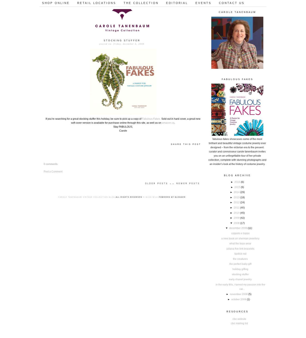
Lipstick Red (240, 253)
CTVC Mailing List (239, 323)
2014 (237, 192)
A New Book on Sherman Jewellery (240, 238)
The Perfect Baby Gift (240, 264)
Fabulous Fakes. (151, 118)
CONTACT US (232, 3)
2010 (237, 212)
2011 (237, 207)
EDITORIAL (177, 3)
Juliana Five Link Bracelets (240, 248)
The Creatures (240, 259)
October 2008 (239, 299)
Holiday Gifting (240, 269)
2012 (237, 202)
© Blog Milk (150, 197)
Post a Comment (53, 171)
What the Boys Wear (240, 243)
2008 (237, 223)
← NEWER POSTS (186, 183)
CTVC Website (239, 319)
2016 (237, 182)
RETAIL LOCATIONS (96, 3)
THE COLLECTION (141, 3)
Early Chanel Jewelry (240, 279)
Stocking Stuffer (240, 274)
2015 (237, 187)
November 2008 (239, 294)
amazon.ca (168, 122)
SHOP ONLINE (56, 3)
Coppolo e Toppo (240, 233)
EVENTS (203, 3)
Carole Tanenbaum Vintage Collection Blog (86, 197)
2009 (237, 217)
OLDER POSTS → (158, 183)
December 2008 (238, 228)
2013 (237, 197)
